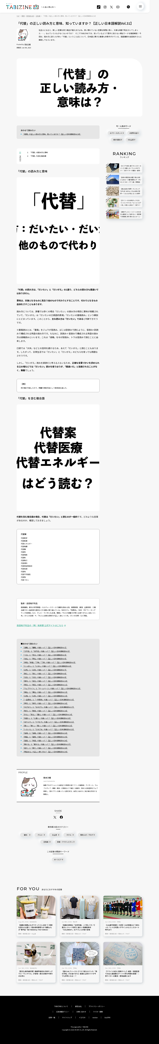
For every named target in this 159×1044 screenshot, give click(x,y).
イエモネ (82, 1017)
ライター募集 (98, 1012)
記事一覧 (52, 1017)
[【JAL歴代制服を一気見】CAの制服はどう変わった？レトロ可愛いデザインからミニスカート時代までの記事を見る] (122, 907)
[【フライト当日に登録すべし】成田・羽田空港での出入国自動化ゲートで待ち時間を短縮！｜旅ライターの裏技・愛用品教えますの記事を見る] (122, 953)
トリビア (58, 859)
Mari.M (75, 922)
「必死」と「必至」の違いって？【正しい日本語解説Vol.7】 (45, 670)
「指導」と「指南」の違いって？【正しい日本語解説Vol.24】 (45, 733)
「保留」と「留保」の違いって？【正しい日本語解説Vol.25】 (45, 737)
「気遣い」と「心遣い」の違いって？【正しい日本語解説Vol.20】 (47, 718)
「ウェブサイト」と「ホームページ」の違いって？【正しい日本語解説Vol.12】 (52, 688)
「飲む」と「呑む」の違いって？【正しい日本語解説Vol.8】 (45, 673)
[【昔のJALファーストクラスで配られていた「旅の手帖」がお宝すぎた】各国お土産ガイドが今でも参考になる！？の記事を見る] (79, 953)
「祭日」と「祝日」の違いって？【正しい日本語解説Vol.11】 (45, 685)
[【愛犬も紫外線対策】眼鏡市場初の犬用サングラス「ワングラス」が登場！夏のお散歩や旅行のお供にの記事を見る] (36, 953)
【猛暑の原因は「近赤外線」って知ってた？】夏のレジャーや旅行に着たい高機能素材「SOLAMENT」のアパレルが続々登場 (79, 927)
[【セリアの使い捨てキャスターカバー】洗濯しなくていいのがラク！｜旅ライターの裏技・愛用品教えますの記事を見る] (113, 168)
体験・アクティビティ (65, 842)
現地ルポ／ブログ (86, 835)
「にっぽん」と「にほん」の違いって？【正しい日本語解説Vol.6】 (47, 666)
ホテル (68, 835)
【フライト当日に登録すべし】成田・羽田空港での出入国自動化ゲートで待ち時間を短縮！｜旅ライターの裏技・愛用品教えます (122, 973)
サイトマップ (67, 1017)
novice (95, 1017)
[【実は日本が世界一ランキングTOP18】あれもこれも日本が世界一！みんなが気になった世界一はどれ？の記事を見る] (113, 191)
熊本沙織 (28, 44)
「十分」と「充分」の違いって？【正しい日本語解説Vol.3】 (45, 655)
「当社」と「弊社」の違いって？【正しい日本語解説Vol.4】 (45, 659)
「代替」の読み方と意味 (37, 152)
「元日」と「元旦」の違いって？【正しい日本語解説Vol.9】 (45, 677)
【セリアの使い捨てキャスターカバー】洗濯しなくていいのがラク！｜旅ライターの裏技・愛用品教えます (130, 168)
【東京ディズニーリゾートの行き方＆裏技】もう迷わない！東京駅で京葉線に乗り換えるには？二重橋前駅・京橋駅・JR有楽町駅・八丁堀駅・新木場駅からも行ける (130, 214)
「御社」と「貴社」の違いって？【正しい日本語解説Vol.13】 (45, 692)
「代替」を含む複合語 (36, 156)
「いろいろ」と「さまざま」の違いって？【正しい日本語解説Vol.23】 (48, 729)
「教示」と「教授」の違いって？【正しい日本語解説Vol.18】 (45, 711)
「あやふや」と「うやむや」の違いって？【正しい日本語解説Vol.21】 (48, 722)
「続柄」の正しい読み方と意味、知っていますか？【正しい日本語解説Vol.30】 (52, 134)
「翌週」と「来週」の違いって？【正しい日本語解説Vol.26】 (45, 740)
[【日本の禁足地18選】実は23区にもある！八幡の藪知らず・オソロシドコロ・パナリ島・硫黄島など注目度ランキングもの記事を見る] (113, 179)
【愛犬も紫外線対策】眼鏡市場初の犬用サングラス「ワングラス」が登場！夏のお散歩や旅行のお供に (35, 973)
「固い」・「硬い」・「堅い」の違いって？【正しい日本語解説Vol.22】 (48, 725)
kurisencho (33, 922)
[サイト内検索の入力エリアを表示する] (128, 6)
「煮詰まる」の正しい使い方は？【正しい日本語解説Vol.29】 (45, 752)
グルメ (40, 835)
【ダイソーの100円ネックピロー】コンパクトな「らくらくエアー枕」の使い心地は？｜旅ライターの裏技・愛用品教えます (130, 202)
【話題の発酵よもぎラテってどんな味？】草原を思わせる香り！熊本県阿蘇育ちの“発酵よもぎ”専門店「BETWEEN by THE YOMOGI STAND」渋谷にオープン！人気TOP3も (35, 927)
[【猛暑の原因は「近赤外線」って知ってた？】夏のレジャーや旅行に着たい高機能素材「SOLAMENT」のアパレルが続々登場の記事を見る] (79, 907)
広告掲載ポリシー (62, 1012)
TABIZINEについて (61, 1006)
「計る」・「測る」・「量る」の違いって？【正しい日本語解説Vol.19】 (48, 714)
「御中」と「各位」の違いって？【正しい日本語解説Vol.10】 (45, 681)
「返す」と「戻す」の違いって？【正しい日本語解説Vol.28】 (45, 748)
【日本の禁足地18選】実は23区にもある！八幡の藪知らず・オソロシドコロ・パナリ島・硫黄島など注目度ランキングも (130, 179)
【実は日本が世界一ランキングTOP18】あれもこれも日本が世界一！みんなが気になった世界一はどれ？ (130, 191)
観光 (25, 835)
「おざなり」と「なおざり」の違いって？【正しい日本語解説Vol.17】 (48, 707)
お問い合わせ (81, 1012)
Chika (119, 922)
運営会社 (78, 1006)
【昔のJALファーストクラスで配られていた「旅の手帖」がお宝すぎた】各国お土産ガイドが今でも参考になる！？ (79, 973)
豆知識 (45, 842)
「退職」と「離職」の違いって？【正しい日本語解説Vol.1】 (45, 647)
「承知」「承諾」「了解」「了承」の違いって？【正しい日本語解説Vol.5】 (49, 662)
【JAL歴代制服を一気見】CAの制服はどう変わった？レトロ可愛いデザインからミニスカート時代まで (122, 927)
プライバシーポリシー (97, 1006)
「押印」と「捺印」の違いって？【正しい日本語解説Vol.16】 (45, 703)
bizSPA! (107, 1017)
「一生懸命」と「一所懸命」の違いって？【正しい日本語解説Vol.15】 (48, 699)
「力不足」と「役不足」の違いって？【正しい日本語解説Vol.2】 (46, 651)
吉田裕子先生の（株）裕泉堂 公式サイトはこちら (40, 625)
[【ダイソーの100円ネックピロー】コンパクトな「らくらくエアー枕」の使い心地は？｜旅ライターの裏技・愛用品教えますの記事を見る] (113, 202)
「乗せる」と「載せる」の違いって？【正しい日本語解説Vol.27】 (47, 744)
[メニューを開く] (140, 6)
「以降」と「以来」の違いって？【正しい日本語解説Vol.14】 (45, 696)
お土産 (54, 835)
